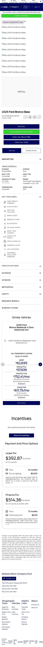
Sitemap (20, 642)
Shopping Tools (7, 602)
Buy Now (21, 126)
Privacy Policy (10, 641)
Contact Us (10, 578)
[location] (40, 1)
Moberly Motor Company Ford (5, 641)
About (34, 601)
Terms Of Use (15, 641)
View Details (21, 403)
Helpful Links (25, 602)
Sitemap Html (26, 641)
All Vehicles (16, 602)
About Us (34, 607)
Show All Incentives (21, 435)
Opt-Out (36, 641)
